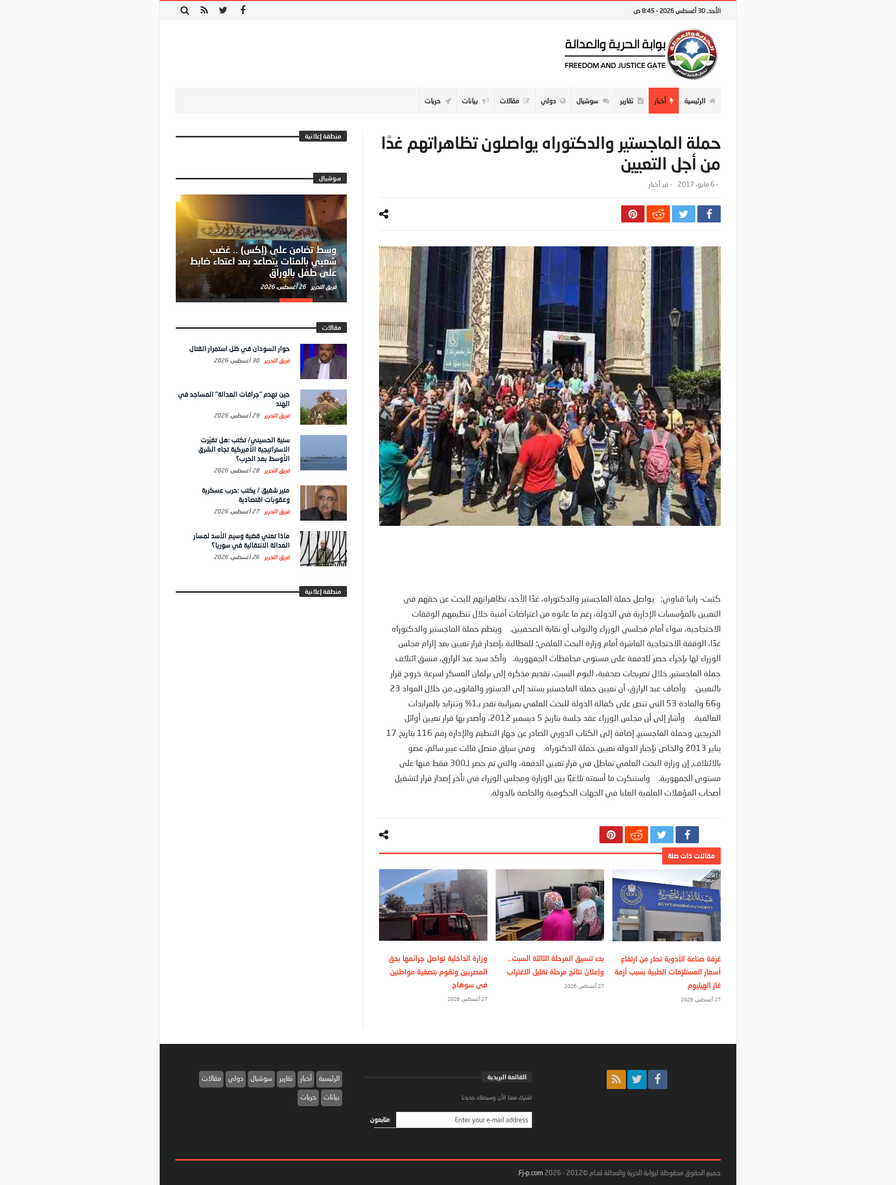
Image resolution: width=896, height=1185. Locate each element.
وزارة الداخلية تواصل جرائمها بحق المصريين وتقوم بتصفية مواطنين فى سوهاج (437, 971)
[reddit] (658, 213)
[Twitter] (223, 10)
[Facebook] (242, 10)
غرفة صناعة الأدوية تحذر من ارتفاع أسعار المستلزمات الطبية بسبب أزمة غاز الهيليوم (667, 971)
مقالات (211, 1078)
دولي (235, 1078)
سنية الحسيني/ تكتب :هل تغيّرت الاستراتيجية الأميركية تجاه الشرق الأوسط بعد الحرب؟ (244, 449)
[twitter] (683, 213)
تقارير (286, 1078)
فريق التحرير (323, 286)
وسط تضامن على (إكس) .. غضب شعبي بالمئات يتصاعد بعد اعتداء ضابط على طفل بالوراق (263, 261)
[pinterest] (633, 213)
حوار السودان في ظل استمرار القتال (239, 348)
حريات (308, 1097)
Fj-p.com (531, 1172)
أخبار (654, 184)
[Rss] (204, 10)
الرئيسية (329, 1078)
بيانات (332, 1097)
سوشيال (261, 1078)
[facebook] (709, 213)
